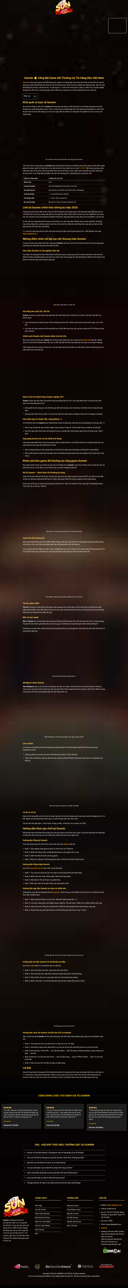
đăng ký (66, 844)
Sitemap (104, 1228)
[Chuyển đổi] (25, 1153)
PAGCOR (82, 168)
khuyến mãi (86, 340)
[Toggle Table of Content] (34, 96)
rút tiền (32, 966)
